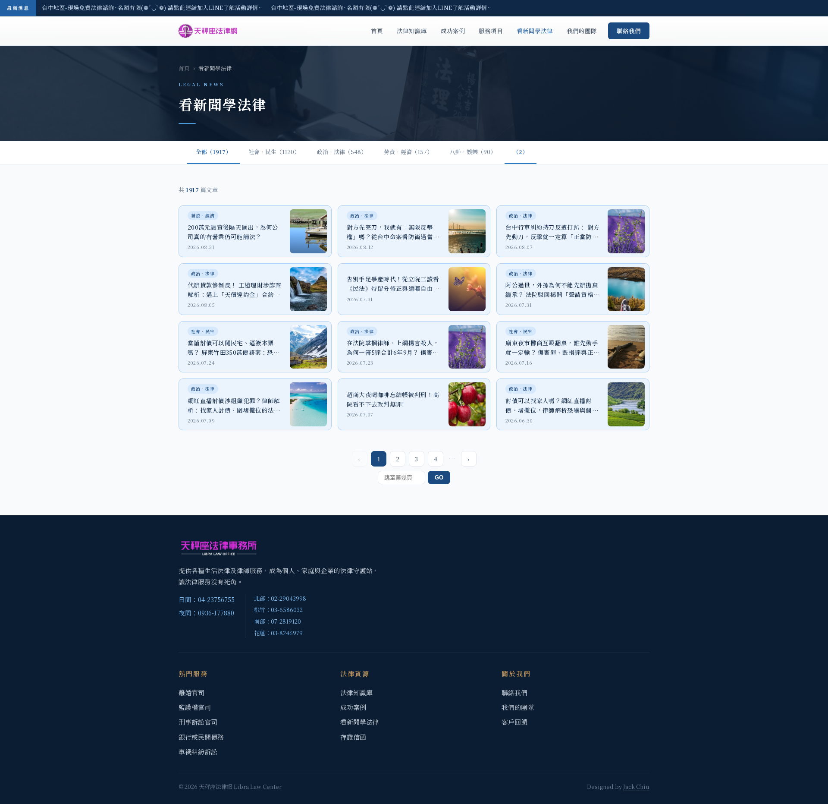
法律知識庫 (412, 30)
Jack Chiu (636, 786)
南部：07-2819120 (277, 621)
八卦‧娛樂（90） (473, 152)
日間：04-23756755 (207, 599)
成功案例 (453, 30)
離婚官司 (191, 692)
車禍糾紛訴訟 (198, 751)
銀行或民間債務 (201, 736)
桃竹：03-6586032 (278, 609)
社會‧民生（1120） (274, 152)
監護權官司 (195, 707)
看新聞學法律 (535, 30)
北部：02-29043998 (280, 598)
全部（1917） (213, 152)
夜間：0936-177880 (206, 612)
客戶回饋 (514, 721)
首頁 (377, 30)
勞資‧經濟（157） (408, 152)
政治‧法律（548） (342, 152)
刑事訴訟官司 (198, 721)
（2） (520, 152)
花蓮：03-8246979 (278, 633)
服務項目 (491, 30)
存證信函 (353, 736)
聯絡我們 (629, 30)
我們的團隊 (582, 30)
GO (439, 477)
